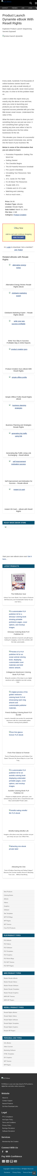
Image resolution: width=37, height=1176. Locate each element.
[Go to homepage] (15, 3)
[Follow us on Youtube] (7, 1152)
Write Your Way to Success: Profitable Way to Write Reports (18, 342)
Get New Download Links (10, 1106)
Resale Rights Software (11, 1019)
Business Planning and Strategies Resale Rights (18, 426)
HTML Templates (9, 1054)
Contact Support (7, 1100)
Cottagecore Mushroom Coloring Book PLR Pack (18, 673)
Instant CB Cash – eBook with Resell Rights (18, 510)
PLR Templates (8, 951)
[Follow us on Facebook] (4, 1152)
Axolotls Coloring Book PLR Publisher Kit (18, 792)
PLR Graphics (8, 955)
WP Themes (7, 924)
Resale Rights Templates (11, 1023)
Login (30, 8)
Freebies (14, 8)
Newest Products (7, 1103)
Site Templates (8, 913)
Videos (6, 902)
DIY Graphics (8, 1057)
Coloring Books (8, 895)
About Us (5, 1098)
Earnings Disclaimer (8, 1128)
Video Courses (8, 1046)
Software (6, 910)
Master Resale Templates (11, 989)
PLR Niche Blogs (9, 958)
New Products (8, 891)
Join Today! (18, 250)
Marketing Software (10, 1050)
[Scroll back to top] (34, 1173)
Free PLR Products (9, 928)
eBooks (6, 899)
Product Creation (20, 215)
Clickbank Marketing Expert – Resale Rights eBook (19, 314)
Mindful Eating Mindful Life (19, 831)
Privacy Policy (6, 1125)
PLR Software (8, 947)
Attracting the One (18, 867)
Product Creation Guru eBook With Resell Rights (18, 370)
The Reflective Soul (18, 594)
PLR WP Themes (9, 962)
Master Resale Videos (10, 982)
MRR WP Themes (9, 996)
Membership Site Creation (10, 1141)
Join (22, 8)
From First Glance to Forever (19, 753)
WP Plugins (7, 920)
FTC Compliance (7, 1117)
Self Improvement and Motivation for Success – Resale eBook (18, 482)
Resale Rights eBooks (10, 1012)
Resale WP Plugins (9, 1030)
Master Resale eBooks (10, 978)
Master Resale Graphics (11, 993)
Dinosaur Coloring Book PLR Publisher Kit (18, 633)
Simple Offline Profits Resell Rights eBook (18, 398)
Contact (5, 8)
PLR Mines (17, 1168)
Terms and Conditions (9, 1122)
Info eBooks (7, 1043)
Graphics (6, 906)
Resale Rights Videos (10, 1016)
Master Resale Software (11, 985)
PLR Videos (7, 944)
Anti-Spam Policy (7, 1119)
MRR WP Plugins (9, 1000)
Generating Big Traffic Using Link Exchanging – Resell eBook (18, 454)
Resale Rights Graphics (11, 1027)
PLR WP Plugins (9, 966)
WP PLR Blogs (8, 917)
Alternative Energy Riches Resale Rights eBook (18, 286)
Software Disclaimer (8, 1131)
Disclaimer (7, 1172)
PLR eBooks (7, 940)
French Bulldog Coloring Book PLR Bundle (18, 714)
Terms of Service (28, 1172)
